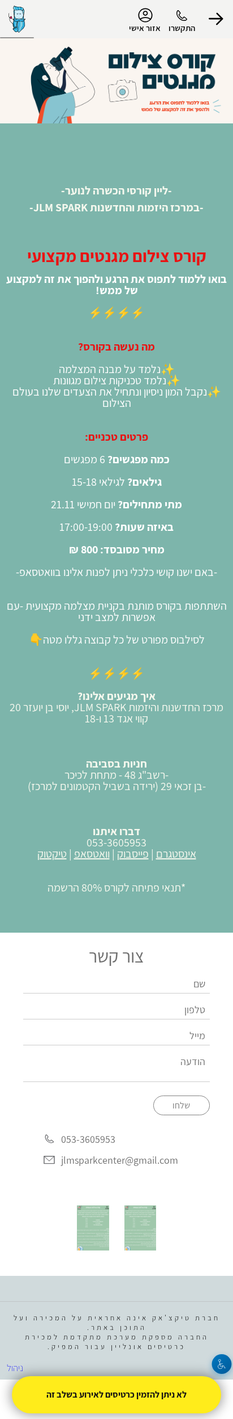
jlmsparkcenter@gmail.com (119, 1160)
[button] (216, 19)
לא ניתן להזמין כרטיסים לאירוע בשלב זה (116, 1394)
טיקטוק (52, 853)
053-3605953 (88, 1139)
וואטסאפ (92, 853)
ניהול (15, 1368)
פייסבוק (133, 853)
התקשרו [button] (182, 28)
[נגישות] (222, 1364)
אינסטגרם (176, 853)
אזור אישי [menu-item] (145, 28)
